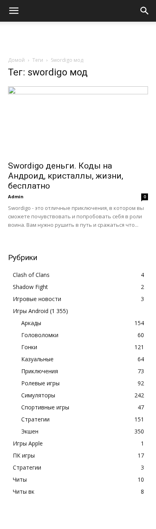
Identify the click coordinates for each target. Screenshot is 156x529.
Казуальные (37, 359)
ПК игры (24, 455)
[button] (13, 11)
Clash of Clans (31, 275)
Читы (20, 479)
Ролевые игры (40, 383)
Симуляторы (38, 395)
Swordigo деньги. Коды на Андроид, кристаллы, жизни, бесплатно (65, 176)
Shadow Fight (30, 287)
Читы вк (23, 491)
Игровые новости (37, 299)
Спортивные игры (45, 407)
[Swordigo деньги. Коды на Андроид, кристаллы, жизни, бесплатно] (78, 121)
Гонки (29, 347)
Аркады (31, 323)
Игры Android (30, 311)
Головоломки (39, 335)
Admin (16, 196)
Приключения (39, 371)
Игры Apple (28, 443)
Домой (16, 60)
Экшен (29, 431)
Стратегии (35, 419)
